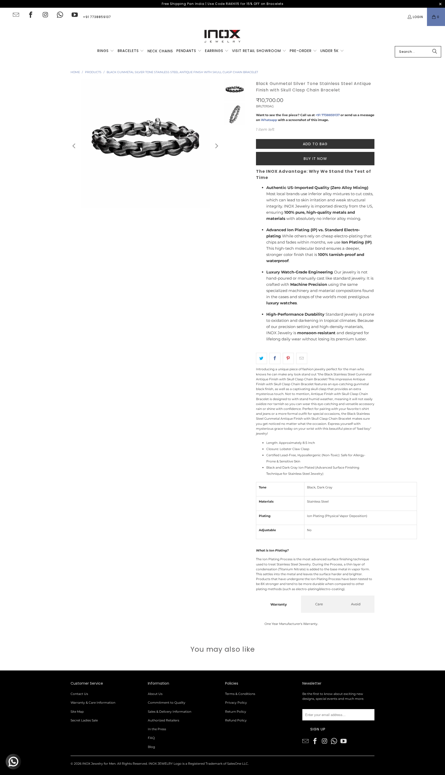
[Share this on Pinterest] (288, 358)
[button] (105, 51)
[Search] (434, 51)
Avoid (356, 604)
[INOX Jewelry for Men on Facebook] (31, 15)
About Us (155, 694)
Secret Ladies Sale (84, 720)
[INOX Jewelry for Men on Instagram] (45, 15)
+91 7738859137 (97, 17)
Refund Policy (236, 720)
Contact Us (79, 694)
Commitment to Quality (166, 702)
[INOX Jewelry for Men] (222, 36)
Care (319, 604)
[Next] (216, 145)
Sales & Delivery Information (169, 711)
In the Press (157, 729)
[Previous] (74, 145)
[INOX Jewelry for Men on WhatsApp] (60, 15)
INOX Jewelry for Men (99, 763)
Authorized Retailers (163, 720)
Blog (151, 747)
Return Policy (235, 711)
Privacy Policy (236, 702)
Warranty (278, 604)
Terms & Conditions (240, 694)
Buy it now (315, 158)
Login (418, 17)
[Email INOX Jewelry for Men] (16, 15)
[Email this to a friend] (301, 358)
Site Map (77, 711)
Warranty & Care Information (93, 702)
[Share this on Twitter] (261, 358)
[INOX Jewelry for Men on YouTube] (75, 15)
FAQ (151, 738)
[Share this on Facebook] (274, 358)
